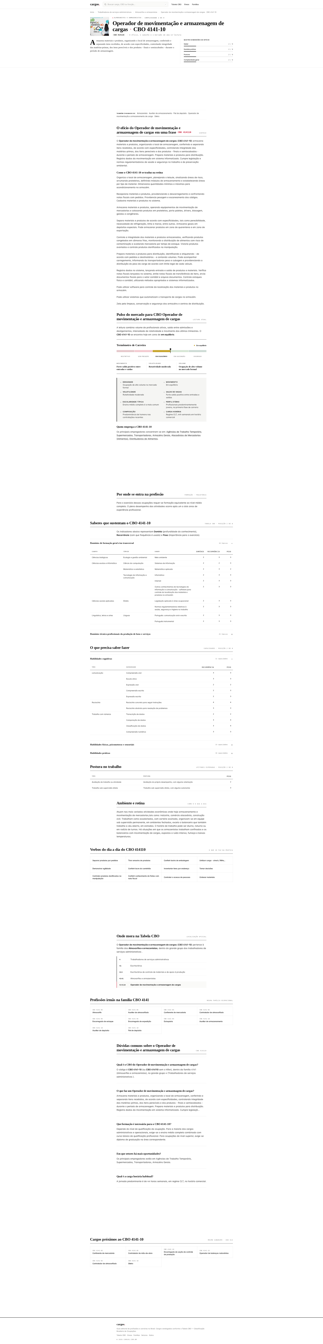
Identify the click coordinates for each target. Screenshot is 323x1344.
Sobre (151, 1335)
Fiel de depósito (180, 113)
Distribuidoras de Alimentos (143, 439)
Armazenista (142, 113)
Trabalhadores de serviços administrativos (115, 12)
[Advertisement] (161, 88)
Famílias (195, 4)
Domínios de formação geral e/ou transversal (159, 543)
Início (92, 12)
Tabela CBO (176, 4)
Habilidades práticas (159, 753)
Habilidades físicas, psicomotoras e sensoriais (159, 744)
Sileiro (156, 116)
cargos (95, 4)
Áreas (186, 4)
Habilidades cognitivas (159, 658)
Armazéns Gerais (161, 435)
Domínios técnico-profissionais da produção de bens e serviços (159, 634)
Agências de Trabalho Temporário (183, 432)
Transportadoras (142, 435)
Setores (144, 1335)
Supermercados (125, 435)
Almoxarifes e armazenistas (146, 12)
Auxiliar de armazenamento (160, 113)
